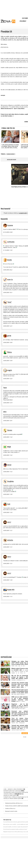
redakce (22, 791)
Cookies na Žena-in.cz (10, 808)
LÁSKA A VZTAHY (10, 154)
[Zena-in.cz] (9, 21)
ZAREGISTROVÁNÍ (23, 213)
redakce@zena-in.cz (19, 794)
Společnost (23, 21)
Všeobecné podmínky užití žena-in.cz (13, 803)
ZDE (24, 789)
